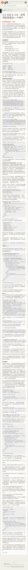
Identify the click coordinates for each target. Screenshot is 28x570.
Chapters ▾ (4, 10)
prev (3, 552)
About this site (7, 563)
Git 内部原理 (8, 115)
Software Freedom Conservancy (17, 566)
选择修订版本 (11, 532)
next (6, 552)
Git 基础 (21, 237)
